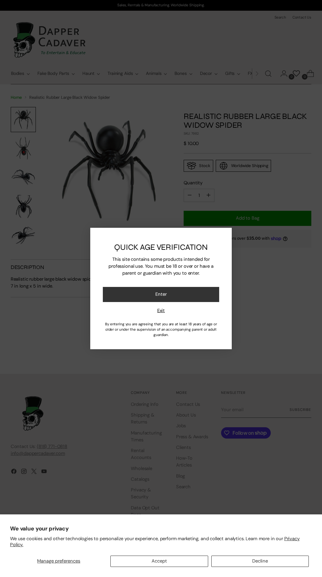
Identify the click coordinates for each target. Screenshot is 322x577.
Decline (260, 561)
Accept (159, 561)
